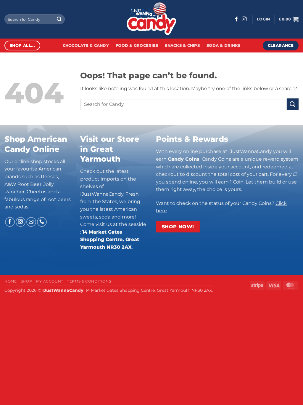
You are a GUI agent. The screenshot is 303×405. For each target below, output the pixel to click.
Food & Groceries (137, 45)
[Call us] (42, 222)
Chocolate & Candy (86, 45)
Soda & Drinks (223, 45)
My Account (49, 281)
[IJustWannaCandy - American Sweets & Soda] (151, 19)
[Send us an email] (31, 222)
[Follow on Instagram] (244, 19)
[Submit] (59, 19)
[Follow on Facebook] (236, 19)
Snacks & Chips (182, 45)
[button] (263, 19)
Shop (26, 281)
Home (10, 281)
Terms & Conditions (89, 281)
